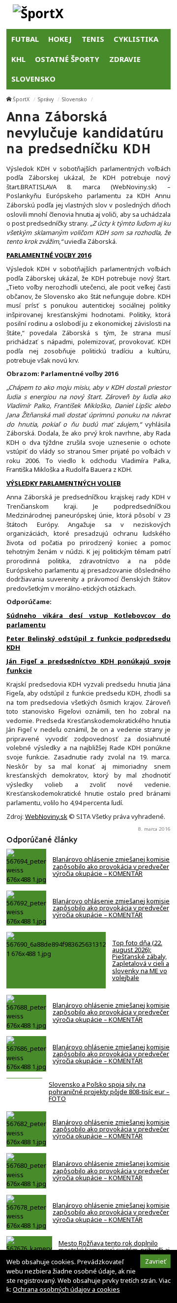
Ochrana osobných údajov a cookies (66, 1289)
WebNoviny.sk (46, 816)
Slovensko (74, 99)
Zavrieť (155, 1261)
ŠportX (21, 99)
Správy (46, 99)
